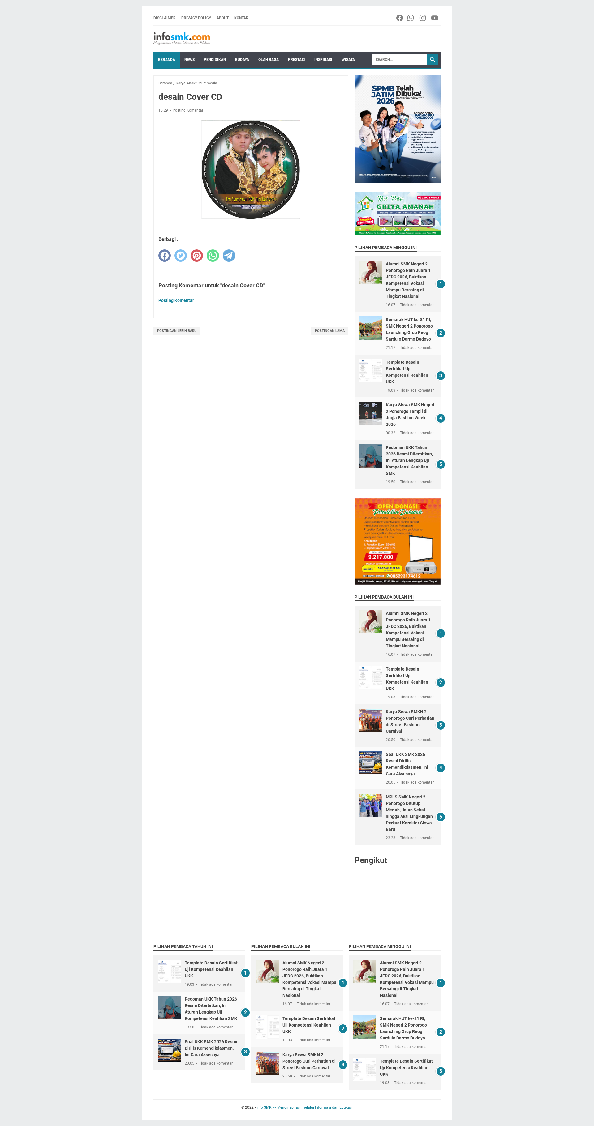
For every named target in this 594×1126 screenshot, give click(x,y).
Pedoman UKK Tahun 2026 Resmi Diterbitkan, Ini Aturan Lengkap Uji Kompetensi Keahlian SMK (409, 460)
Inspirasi (323, 59)
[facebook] (164, 255)
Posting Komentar (188, 110)
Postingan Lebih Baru (176, 331)
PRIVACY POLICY (196, 18)
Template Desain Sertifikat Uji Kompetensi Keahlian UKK (211, 969)
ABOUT (223, 18)
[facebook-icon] (400, 18)
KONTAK (241, 18)
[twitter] (180, 255)
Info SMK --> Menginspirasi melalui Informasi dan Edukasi (304, 1107)
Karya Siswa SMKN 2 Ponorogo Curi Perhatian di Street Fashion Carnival (309, 1061)
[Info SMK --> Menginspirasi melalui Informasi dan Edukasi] (181, 38)
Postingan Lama (330, 331)
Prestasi (296, 59)
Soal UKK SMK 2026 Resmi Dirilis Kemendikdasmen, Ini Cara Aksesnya (211, 1048)
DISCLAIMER (164, 18)
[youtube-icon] (435, 18)
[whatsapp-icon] (411, 18)
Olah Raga (268, 59)
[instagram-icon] (423, 18)
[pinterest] (197, 255)
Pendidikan (215, 59)
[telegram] (229, 255)
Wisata (348, 59)
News (189, 59)
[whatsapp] (213, 255)
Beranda (166, 59)
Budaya (242, 59)
